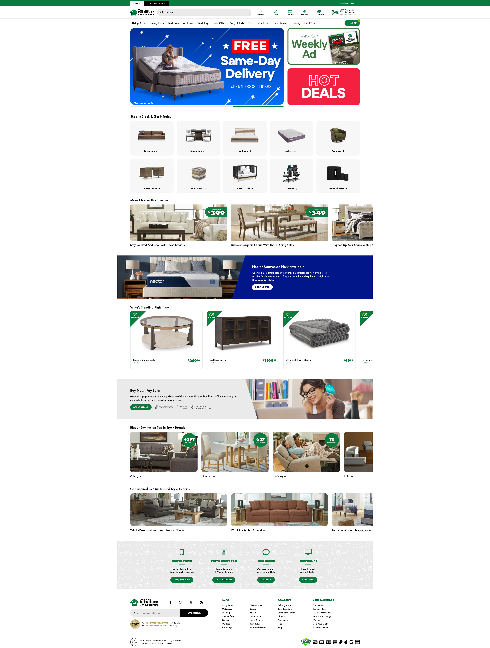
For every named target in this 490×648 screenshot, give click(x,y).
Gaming (226, 620)
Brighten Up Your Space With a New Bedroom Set (364, 245)
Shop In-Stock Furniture (348, 3)
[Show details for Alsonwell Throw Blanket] (320, 332)
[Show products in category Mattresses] (291, 135)
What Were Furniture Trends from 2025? (156, 530)
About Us (282, 616)
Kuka (347, 476)
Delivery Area (284, 605)
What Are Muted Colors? (247, 530)
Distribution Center (286, 612)
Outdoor (226, 623)
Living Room (228, 605)
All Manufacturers (258, 627)
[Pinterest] (201, 602)
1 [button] (156, 106)
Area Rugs (227, 627)
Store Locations (285, 609)
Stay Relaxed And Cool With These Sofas (156, 245)
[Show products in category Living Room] (152, 135)
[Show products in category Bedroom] (245, 135)
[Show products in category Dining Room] (198, 135)
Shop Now (308, 580)
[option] (207, 66)
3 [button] (258, 106)
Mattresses (227, 609)
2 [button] (207, 106)
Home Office (228, 616)
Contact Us (318, 605)
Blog (280, 627)
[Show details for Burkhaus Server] (243, 332)
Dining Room (256, 605)
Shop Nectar (262, 287)
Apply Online (140, 407)
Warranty (317, 620)
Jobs (280, 623)
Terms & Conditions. (164, 643)
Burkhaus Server (218, 359)
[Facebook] (170, 602)
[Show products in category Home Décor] (198, 173)
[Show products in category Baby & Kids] (245, 173)
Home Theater (256, 620)
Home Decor (256, 616)
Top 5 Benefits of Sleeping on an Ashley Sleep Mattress (367, 530)
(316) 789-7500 (182, 580)
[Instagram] (180, 602)
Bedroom (254, 609)
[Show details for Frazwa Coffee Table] (166, 332)
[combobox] (204, 12)
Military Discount (320, 627)
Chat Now (266, 580)
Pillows (253, 612)
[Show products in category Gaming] (291, 173)
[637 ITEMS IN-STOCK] (235, 451)
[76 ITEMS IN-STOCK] (306, 451)
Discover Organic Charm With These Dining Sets (261, 245)
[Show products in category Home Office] (152, 173)
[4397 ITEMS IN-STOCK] (164, 451)
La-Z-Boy (278, 476)
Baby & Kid (255, 623)
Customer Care (320, 609)
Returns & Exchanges (322, 616)
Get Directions (224, 580)
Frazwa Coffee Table (144, 359)
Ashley (135, 363)
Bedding (226, 612)
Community (283, 620)
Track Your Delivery (322, 612)
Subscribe (194, 612)
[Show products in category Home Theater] (338, 173)
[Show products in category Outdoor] (338, 135)
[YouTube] (191, 602)
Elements (207, 476)
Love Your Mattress (321, 623)
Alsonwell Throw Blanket (298, 359)
